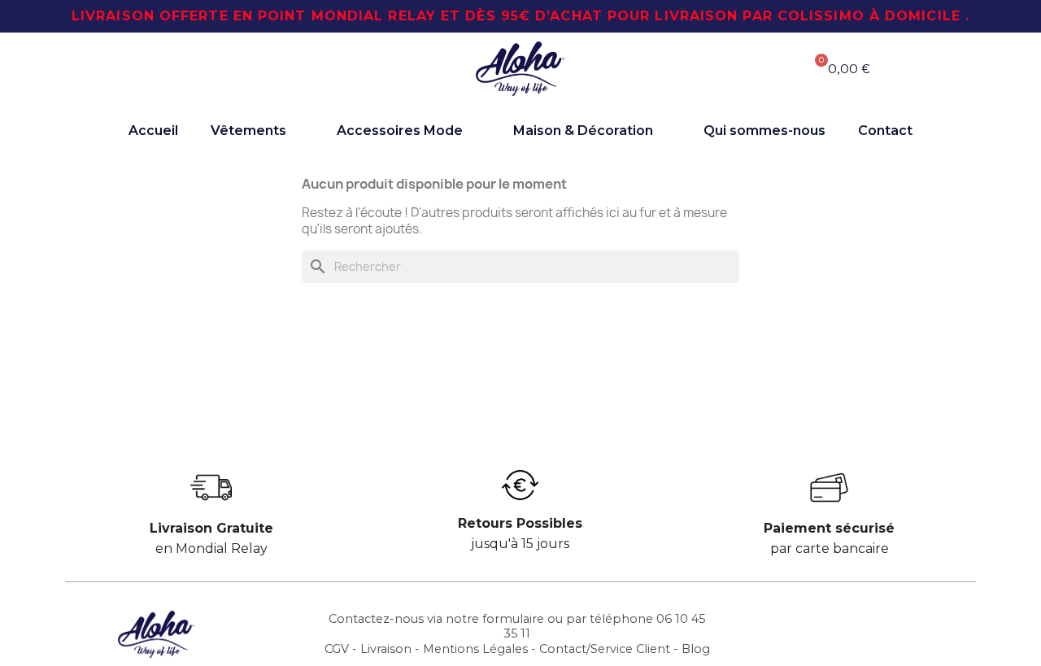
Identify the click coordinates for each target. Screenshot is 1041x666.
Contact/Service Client (604, 649)
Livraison (386, 649)
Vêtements (248, 130)
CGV (336, 649)
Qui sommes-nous (764, 130)
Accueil (153, 130)
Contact (885, 130)
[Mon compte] (731, 68)
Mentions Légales (475, 649)
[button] (211, 69)
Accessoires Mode (400, 130)
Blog (696, 649)
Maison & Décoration (583, 130)
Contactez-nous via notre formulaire (436, 619)
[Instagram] (878, 632)
